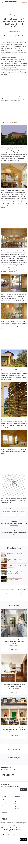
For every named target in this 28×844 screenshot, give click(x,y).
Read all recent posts (14, 749)
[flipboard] (4, 35)
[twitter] (15, 35)
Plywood (9, 514)
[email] (19, 35)
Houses (4, 514)
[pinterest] (11, 35)
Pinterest (18, 799)
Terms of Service (5, 803)
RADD (15, 514)
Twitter (18, 806)
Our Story (4, 799)
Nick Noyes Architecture (8, 67)
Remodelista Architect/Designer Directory (13, 69)
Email (18, 808)
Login (25, 2)
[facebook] (8, 35)
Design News (22, 511)
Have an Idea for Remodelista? (5, 812)
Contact (3, 801)
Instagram (19, 801)
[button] (20, 2)
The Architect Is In (13, 14)
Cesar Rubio (13, 122)
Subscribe (23, 839)
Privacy (3, 805)
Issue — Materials (14, 15)
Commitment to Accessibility (5, 808)
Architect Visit (15, 511)
